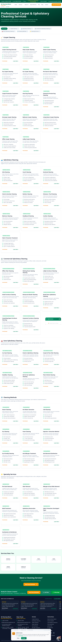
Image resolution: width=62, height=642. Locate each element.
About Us (26, 4)
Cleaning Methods (22, 31)
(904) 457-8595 (17, 1)
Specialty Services (35, 31)
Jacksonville (49, 626)
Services (20, 4)
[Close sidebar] (59, 319)
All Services (4, 28)
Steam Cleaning (35, 622)
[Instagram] (51, 633)
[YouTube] (54, 633)
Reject (18, 638)
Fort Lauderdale (50, 624)
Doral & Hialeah (50, 620)
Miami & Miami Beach (51, 619)
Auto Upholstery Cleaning (8, 31)
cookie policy (20, 635)
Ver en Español (52, 635)
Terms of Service (36, 640)
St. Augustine (50, 627)
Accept (23, 638)
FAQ (39, 4)
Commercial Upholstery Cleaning (43, 28)
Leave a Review (57, 598)
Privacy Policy (29, 640)
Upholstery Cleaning (26, 28)
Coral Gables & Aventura (52, 622)
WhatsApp (56, 592)
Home (16, 4)
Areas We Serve (33, 4)
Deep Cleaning (35, 624)
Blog (42, 4)
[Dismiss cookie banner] (49, 633)
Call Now (46, 592)
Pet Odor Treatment (36, 627)
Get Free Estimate (56, 4)
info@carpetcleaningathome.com (8, 622)
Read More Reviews (48, 598)
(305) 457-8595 (6, 1)
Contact (46, 4)
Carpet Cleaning (14, 28)
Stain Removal (35, 626)
